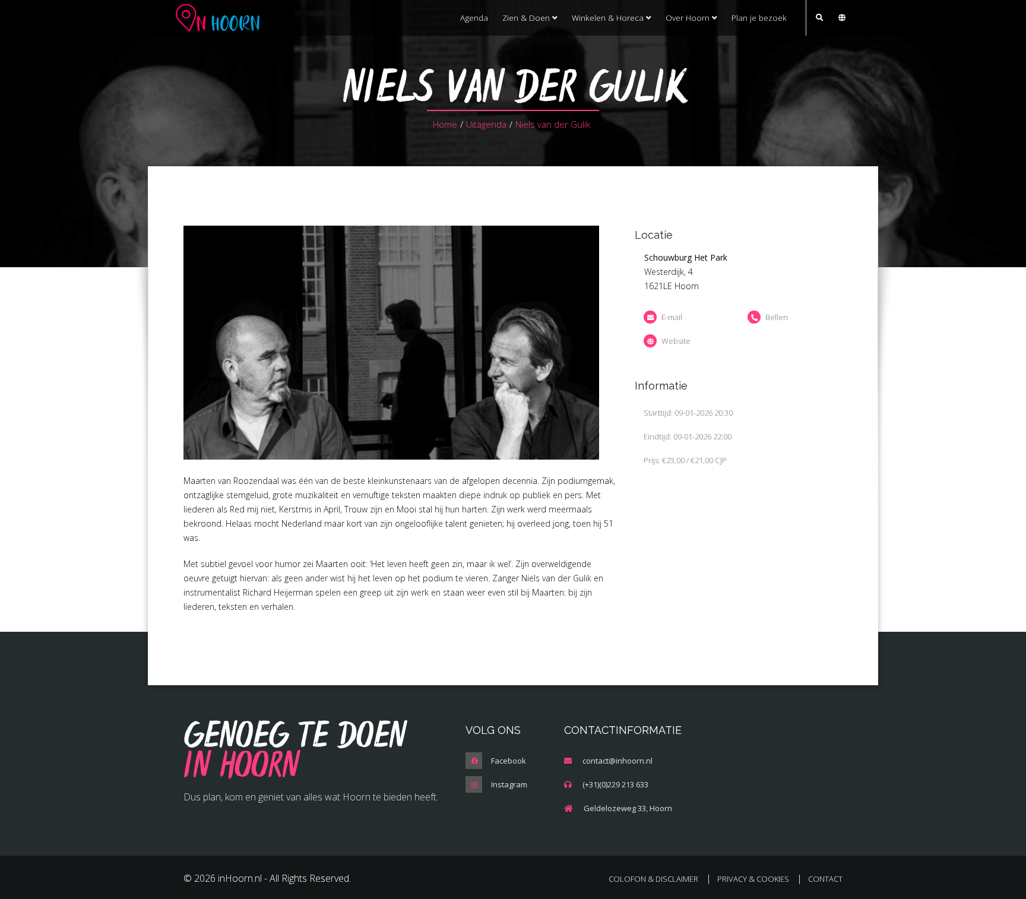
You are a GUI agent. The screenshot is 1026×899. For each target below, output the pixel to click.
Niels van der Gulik (552, 124)
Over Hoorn (689, 17)
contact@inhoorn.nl (617, 760)
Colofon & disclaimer (653, 878)
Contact (825, 878)
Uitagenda (486, 124)
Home (445, 124)
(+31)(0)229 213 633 (615, 784)
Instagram (509, 784)
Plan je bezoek (759, 17)
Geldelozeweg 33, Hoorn (628, 808)
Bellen (776, 317)
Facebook (508, 760)
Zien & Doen (527, 17)
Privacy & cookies (753, 878)
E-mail (671, 317)
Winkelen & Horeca (609, 17)
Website (676, 340)
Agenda (474, 17)
